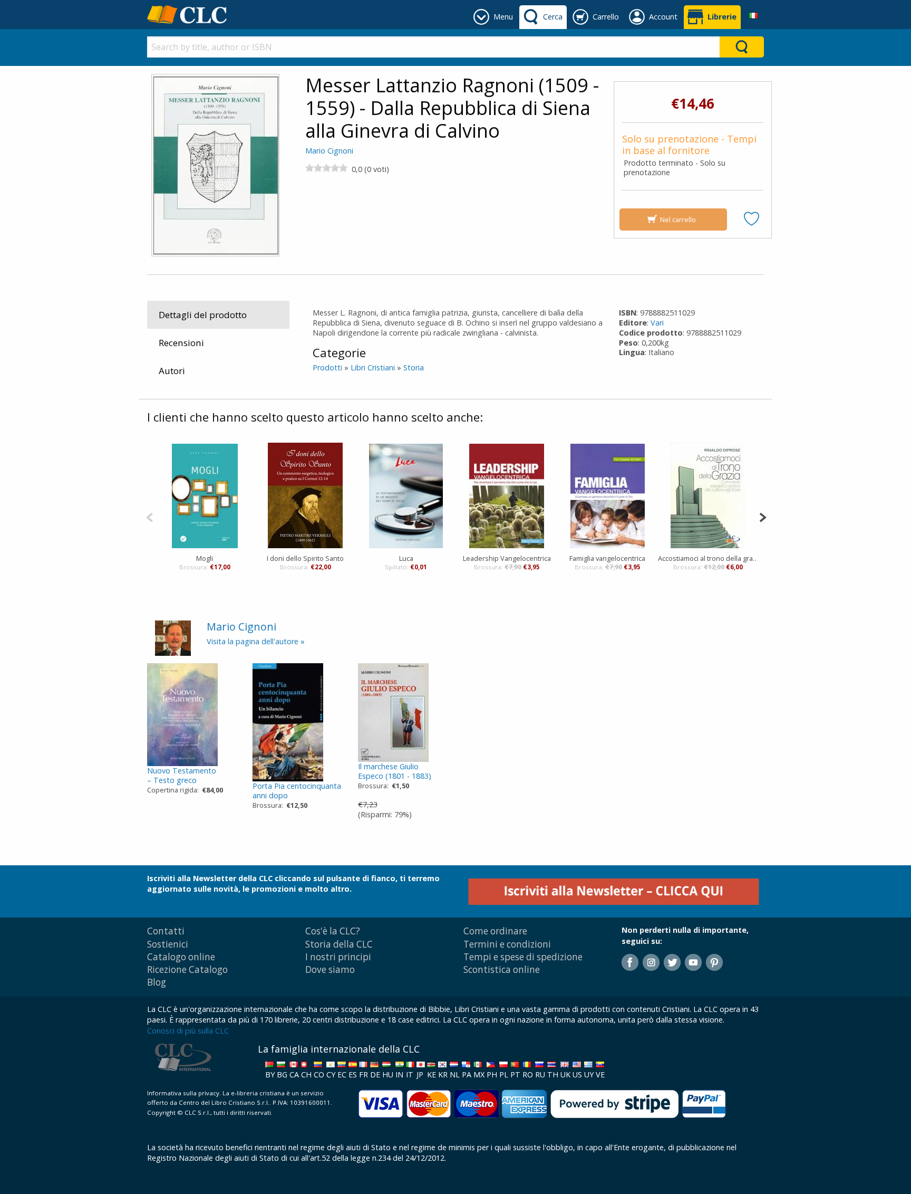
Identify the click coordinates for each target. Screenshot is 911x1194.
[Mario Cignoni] (173, 637)
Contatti (166, 931)
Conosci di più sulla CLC (188, 1031)
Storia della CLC (339, 944)
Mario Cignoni (329, 151)
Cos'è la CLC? (332, 931)
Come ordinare (495, 931)
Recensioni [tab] (181, 343)
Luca (406, 558)
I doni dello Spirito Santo (305, 558)
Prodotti (327, 367)
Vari (657, 323)
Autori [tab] (172, 371)
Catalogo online (181, 957)
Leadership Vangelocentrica (507, 558)
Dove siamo (330, 969)
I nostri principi (338, 957)
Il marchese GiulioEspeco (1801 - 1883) (394, 771)
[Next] (763, 516)
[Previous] (149, 516)
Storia (413, 367)
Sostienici (167, 944)
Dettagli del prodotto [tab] (203, 315)
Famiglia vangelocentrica (607, 558)
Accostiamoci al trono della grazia (708, 558)
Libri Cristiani (373, 367)
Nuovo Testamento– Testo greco (181, 776)
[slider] (326, 168)
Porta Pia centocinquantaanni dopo (297, 791)
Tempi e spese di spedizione (523, 957)
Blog (156, 982)
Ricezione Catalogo (187, 969)
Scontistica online (501, 969)
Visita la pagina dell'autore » (256, 641)
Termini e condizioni (507, 944)
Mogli (204, 558)
